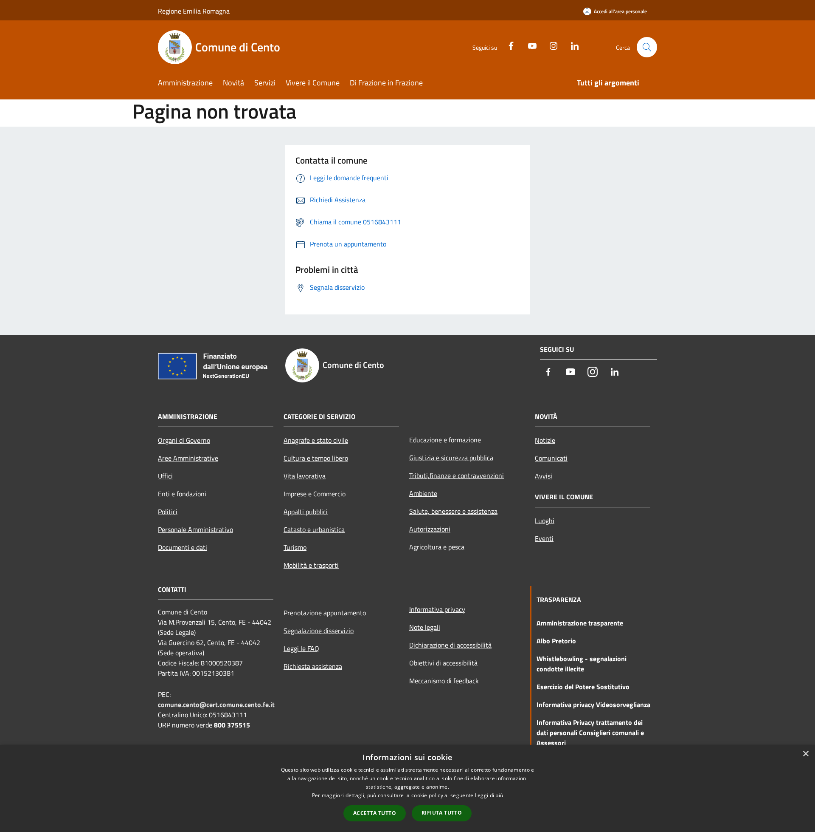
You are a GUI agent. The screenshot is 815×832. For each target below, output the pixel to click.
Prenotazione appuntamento (325, 613)
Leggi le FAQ (301, 648)
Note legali (424, 627)
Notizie (545, 440)
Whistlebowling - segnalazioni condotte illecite (582, 664)
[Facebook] (507, 45)
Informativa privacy (437, 609)
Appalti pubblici (306, 512)
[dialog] (407, 788)
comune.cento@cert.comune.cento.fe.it (216, 704)
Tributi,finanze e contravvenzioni (456, 475)
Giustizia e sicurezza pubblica (451, 458)
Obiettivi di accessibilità (443, 663)
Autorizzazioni (429, 529)
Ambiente (423, 493)
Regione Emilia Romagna (194, 11)
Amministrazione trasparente (580, 623)
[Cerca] (647, 47)
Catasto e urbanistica (314, 529)
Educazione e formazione (445, 440)
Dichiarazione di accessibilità (450, 645)
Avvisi (543, 476)
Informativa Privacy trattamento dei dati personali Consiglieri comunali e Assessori (590, 732)
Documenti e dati (182, 547)
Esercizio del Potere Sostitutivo (583, 687)
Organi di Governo (184, 440)
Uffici (165, 476)
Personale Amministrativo (195, 529)
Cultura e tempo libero (316, 458)
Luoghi (544, 520)
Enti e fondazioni (182, 494)
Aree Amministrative (188, 458)
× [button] (805, 754)
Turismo (295, 547)
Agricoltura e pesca (436, 547)
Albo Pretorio (556, 641)
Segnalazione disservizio (319, 630)
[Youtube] (528, 45)
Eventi (544, 538)
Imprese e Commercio (315, 494)
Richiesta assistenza (313, 666)
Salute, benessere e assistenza (453, 511)
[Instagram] (550, 45)
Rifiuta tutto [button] (442, 812)
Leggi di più (489, 795)
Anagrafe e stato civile (316, 440)
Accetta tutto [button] (374, 813)
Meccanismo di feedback (444, 681)
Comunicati (551, 458)
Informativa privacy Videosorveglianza (593, 704)
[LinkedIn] (571, 45)
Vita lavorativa (305, 476)
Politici (167, 512)
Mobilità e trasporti (311, 565)
